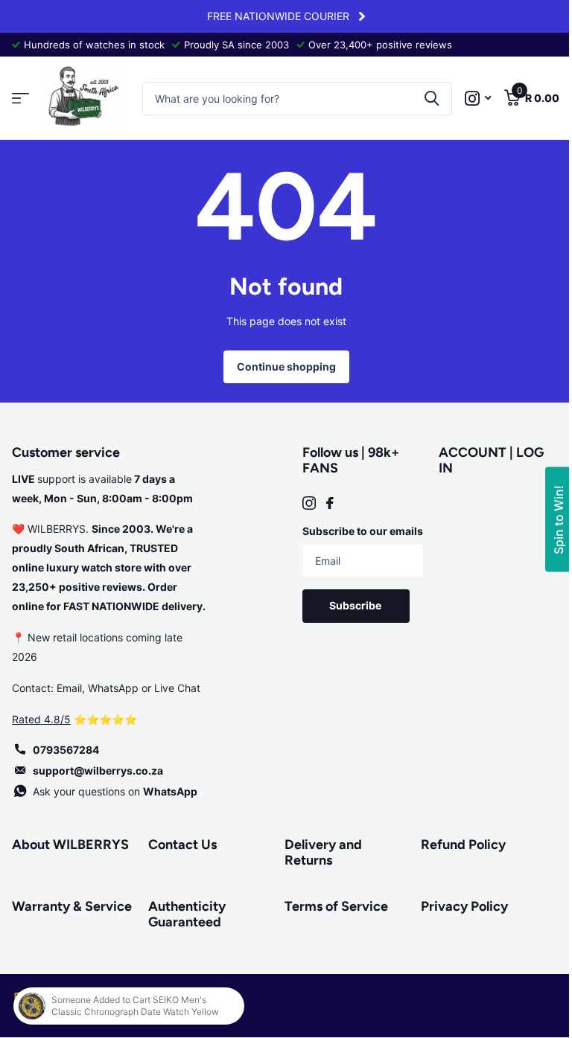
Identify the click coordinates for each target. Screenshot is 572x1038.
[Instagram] (309, 503)
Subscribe (356, 605)
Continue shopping (286, 366)
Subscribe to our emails (362, 531)
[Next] (362, 16)
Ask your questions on (115, 791)
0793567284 (66, 749)
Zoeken (431, 98)
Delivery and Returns (323, 852)
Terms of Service (336, 906)
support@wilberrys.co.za (98, 770)
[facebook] (330, 503)
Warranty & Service (72, 906)
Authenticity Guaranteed (187, 914)
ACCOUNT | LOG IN (491, 460)
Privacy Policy (464, 906)
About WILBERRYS (70, 844)
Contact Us (182, 844)
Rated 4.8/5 (41, 719)
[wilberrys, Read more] (478, 98)
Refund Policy (463, 844)
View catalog (20, 98)
